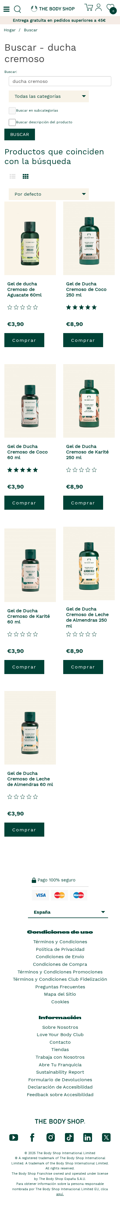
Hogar (10, 30)
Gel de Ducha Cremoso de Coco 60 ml (27, 452)
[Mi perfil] (99, 9)
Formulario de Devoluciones (60, 1079)
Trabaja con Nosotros (60, 1057)
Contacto (60, 1042)
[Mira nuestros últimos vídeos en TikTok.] (69, 1137)
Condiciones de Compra (60, 964)
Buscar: (10, 72)
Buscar (31, 30)
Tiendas (60, 1049)
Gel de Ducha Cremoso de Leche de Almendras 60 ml (30, 778)
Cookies (60, 1001)
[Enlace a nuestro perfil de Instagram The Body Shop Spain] (50, 1137)
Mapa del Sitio (60, 994)
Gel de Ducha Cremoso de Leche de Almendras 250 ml (87, 617)
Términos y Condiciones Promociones (60, 972)
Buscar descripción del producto (44, 122)
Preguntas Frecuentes (60, 987)
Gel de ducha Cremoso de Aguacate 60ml (24, 289)
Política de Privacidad (60, 949)
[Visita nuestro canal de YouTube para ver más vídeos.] (13, 1137)
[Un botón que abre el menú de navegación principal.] (6, 9)
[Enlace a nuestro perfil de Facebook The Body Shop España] (32, 1137)
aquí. (60, 1194)
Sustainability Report (60, 1072)
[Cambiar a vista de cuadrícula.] (25, 176)
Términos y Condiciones (60, 941)
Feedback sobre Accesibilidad (60, 1094)
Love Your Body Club (60, 1034)
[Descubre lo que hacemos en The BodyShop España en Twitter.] (106, 1137)
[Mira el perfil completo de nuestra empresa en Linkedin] (87, 1137)
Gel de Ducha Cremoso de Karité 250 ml (87, 452)
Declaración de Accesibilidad (60, 1087)
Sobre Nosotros (60, 1027)
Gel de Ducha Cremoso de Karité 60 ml (28, 616)
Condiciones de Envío (60, 956)
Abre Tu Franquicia (60, 1064)
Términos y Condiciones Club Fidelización (60, 979)
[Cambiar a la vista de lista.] (12, 176)
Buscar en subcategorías (37, 110)
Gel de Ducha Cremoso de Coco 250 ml (86, 289)
